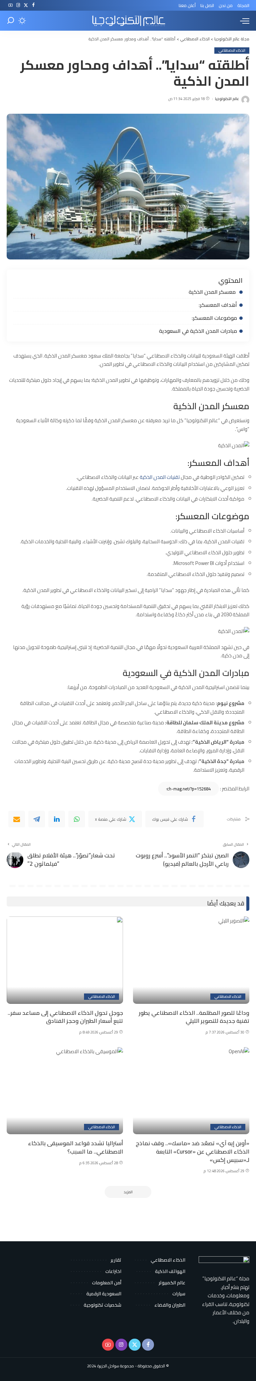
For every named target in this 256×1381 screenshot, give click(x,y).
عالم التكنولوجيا (227, 99)
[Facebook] (33, 5)
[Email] (16, 819)
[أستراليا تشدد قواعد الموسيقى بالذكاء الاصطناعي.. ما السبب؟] (65, 1091)
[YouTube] (10, 5)
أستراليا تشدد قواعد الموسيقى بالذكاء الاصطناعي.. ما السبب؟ (75, 1147)
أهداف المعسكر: (218, 305)
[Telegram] (36, 819)
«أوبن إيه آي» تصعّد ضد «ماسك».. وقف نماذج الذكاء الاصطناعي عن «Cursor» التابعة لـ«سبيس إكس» (192, 1151)
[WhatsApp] (76, 819)
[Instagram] (18, 5)
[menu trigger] (243, 21)
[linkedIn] (56, 819)
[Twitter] (26, 5)
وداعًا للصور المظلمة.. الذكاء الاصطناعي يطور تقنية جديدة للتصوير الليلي (194, 1016)
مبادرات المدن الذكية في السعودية (198, 331)
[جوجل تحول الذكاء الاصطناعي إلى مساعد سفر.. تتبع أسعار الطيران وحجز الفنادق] (65, 960)
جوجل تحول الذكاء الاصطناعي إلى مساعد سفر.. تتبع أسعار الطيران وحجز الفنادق (65, 1016)
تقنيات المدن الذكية (160, 477)
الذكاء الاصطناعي (231, 50)
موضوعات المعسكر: (214, 318)
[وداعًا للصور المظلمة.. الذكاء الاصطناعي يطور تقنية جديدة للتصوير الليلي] (191, 960)
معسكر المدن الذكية (213, 292)
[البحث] (11, 21)
